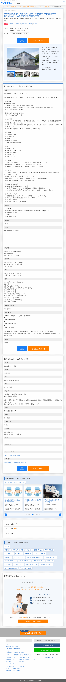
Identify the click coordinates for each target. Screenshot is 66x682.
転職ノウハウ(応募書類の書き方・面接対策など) (19, 655)
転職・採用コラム (24, 657)
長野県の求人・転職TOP (16, 6)
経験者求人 (11, 23)
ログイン (22, 666)
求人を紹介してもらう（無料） (33, 621)
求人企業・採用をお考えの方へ (15, 670)
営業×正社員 (49, 550)
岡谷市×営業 (25, 550)
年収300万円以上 (51, 557)
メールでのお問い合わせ (47, 645)
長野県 (30, 23)
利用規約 (9, 661)
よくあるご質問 (11, 659)
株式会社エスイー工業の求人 (43, 6)
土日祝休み (9, 553)
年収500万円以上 (25, 561)
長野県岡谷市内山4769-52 (19, 33)
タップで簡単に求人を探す (13, 648)
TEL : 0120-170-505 (47, 657)
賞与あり (8, 564)
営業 (7, 546)
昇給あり (50, 561)
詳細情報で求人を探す (12, 646)
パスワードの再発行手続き (13, 668)
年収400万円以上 (11, 561)
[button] (6, 514)
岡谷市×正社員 (38, 550)
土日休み (19, 553)
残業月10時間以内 (32, 564)
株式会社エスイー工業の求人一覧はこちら (15, 462)
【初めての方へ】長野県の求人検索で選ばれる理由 (15, 651)
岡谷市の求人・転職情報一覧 (29, 6)
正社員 (6, 23)
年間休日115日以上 (26, 568)
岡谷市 (35, 23)
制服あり (8, 557)
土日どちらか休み (40, 553)
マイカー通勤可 (20, 557)
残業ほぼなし (19, 564)
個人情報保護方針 (24, 659)
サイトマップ (10, 663)
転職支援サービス (11, 657)
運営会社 (22, 661)
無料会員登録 (10, 666)
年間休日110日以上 (11, 568)
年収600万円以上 (39, 561)
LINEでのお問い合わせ (47, 650)
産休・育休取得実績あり (35, 557)
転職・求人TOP (6, 6)
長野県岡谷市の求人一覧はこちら (15, 482)
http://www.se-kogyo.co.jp (12, 455)
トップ (8, 644)
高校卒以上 (18, 23)
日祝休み (28, 553)
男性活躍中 (25, 23)
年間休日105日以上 (46, 564)
